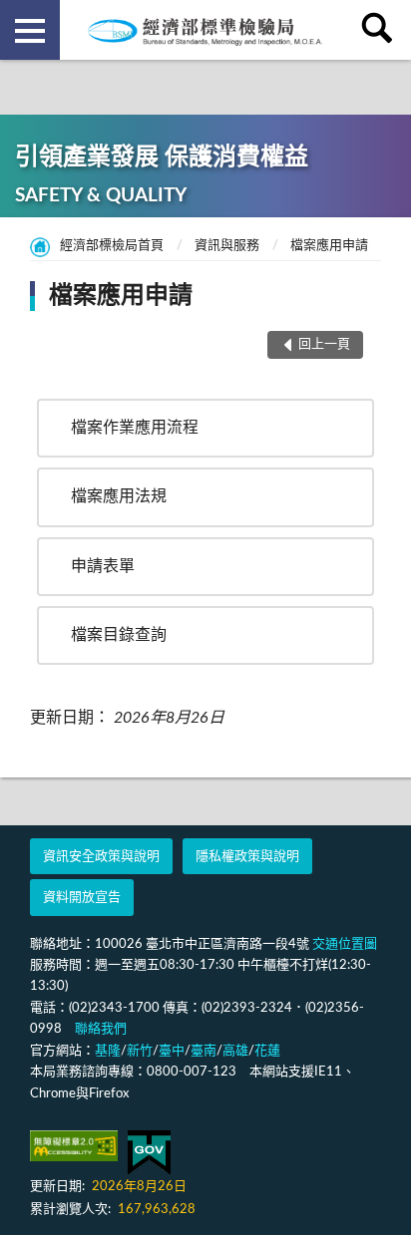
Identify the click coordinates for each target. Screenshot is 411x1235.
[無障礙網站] (74, 1145)
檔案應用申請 (329, 245)
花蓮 (267, 1051)
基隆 (108, 1051)
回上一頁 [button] (324, 344)
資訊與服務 (227, 245)
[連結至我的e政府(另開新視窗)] (149, 1152)
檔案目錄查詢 (119, 635)
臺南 (203, 1051)
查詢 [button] (381, 30)
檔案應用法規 (119, 496)
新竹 (140, 1051)
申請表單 (103, 566)
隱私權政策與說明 (247, 856)
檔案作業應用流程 (135, 428)
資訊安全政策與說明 (101, 856)
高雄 (235, 1051)
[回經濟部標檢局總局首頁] (205, 30)
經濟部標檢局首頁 (112, 245)
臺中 (172, 1051)
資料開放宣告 (82, 897)
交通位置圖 (344, 944)
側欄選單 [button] (30, 30)
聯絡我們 (101, 1029)
